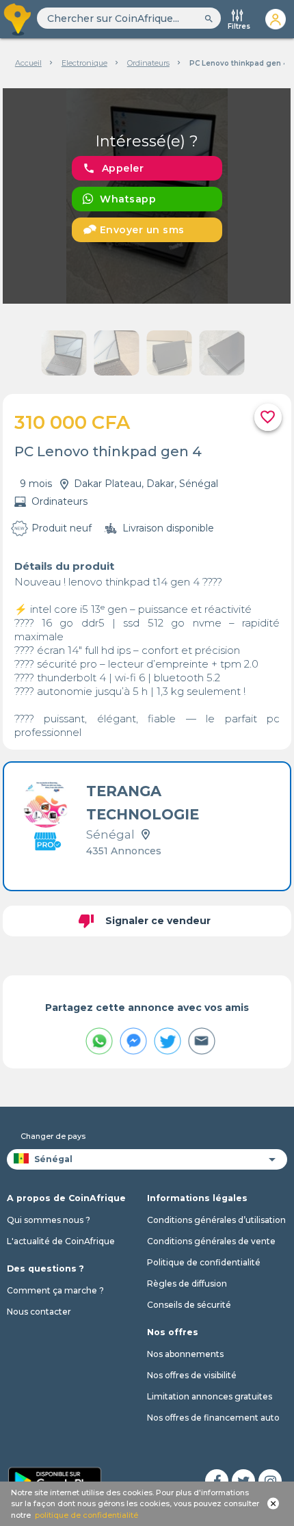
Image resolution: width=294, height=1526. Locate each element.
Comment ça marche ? (55, 1290)
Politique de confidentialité (203, 1262)
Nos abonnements (185, 1354)
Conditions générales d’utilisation (216, 1220)
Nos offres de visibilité (192, 1375)
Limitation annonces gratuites (209, 1396)
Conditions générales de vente (211, 1241)
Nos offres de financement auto (213, 1417)
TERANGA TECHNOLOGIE (142, 802)
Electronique (84, 63)
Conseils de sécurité (189, 1305)
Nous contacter (39, 1311)
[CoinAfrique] (18, 19)
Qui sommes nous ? (48, 1220)
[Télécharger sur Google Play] (55, 1479)
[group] (147, 196)
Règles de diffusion (187, 1283)
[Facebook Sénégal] (216, 1480)
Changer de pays (53, 1136)
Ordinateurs (148, 63)
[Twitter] (243, 1480)
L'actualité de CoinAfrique (61, 1241)
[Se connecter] (275, 19)
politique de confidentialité (86, 1515)
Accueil (28, 63)
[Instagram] (270, 1480)
